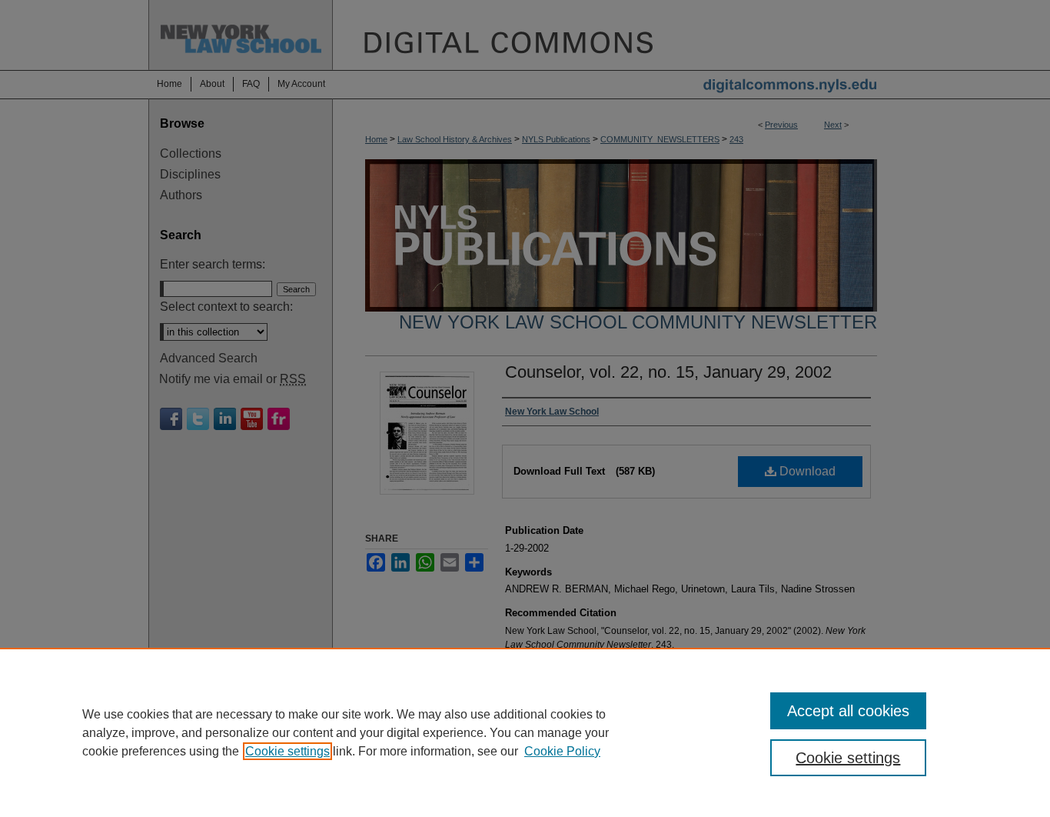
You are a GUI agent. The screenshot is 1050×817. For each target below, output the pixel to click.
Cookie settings (287, 751)
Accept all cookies (848, 710)
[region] (525, 732)
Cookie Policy (562, 751)
